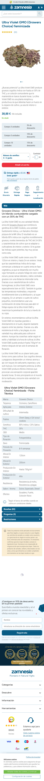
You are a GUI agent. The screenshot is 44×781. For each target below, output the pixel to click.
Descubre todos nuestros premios (22, 662)
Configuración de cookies (22, 776)
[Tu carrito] (42, 7)
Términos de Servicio (17, 639)
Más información (12, 180)
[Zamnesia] (21, 7)
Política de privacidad (33, 757)
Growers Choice (16, 225)
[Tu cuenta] (39, 7)
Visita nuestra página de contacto (31, 734)
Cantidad (36, 153)
